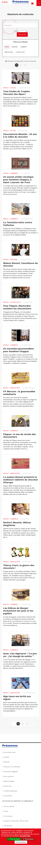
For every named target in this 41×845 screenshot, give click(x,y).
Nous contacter (9, 776)
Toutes (7, 46)
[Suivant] (25, 65)
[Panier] (32, 4)
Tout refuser (29, 839)
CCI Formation (8, 816)
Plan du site (7, 786)
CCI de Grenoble (9, 806)
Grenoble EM (8, 825)
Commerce (23, 46)
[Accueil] (20, 2)
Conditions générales (10, 791)
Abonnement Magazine (11, 771)
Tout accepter (14, 839)
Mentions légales (9, 781)
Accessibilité (8, 796)
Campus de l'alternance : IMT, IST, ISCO (16, 821)
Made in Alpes (9, 52)
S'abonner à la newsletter (12, 766)
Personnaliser (21, 842)
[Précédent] (13, 724)
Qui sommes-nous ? (10, 752)
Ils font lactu (20, 52)
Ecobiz (6, 811)
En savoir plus (25, 836)
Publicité (6, 762)
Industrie (15, 46)
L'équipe (6, 757)
